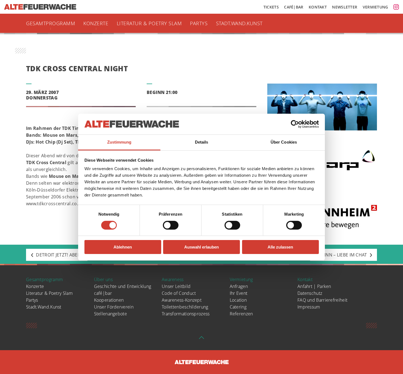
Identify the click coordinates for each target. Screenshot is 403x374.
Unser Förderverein (114, 307)
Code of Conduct (179, 293)
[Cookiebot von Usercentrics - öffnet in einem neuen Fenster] (295, 124)
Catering (238, 307)
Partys (199, 23)
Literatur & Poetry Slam (149, 23)
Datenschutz (309, 293)
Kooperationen (109, 300)
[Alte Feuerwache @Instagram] (396, 7)
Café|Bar (293, 7)
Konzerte (95, 23)
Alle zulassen (280, 247)
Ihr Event (239, 293)
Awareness (173, 279)
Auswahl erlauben (201, 247)
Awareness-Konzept (182, 300)
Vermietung (375, 7)
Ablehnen (122, 247)
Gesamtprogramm (50, 23)
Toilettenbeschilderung (185, 307)
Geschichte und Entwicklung (122, 286)
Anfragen (239, 286)
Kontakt (318, 7)
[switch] (170, 225)
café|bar (103, 293)
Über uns (103, 279)
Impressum (308, 307)
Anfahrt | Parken (314, 286)
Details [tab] (201, 142)
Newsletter (344, 7)
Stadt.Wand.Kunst (239, 23)
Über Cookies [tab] (284, 142)
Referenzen (241, 314)
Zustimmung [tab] (119, 142)
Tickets (271, 7)
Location (238, 300)
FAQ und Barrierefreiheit (322, 300)
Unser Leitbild (176, 286)
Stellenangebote (110, 314)
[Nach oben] (201, 339)
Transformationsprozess (186, 314)
